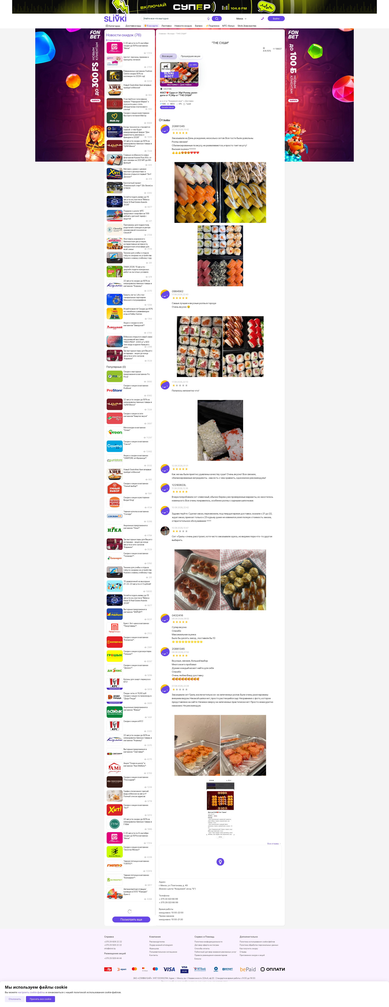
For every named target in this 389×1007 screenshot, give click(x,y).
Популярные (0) (116, 366)
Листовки (166, 25)
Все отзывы (273, 843)
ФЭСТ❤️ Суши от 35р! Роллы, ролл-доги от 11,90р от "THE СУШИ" (179, 94)
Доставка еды (133, 25)
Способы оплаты (202, 948)
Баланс (199, 25)
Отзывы (243, 952)
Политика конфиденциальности (208, 942)
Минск (239, 18)
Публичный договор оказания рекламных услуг (215, 952)
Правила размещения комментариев (210, 955)
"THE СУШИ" (181, 34)
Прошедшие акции (190, 56)
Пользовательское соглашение (163, 952)
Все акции (168, 56)
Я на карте (152, 25)
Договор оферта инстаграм (206, 945)
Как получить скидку (249, 948)
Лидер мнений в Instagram (161, 945)
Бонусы (197, 959)
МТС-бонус (228, 25)
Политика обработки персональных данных (259, 945)
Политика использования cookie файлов (257, 942)
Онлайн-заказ (168, 107)
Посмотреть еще (131, 919)
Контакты (153, 955)
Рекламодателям (157, 942)
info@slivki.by (110, 948)
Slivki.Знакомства (247, 25)
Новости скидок (183, 25)
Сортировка (114, 40)
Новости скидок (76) (123, 35)
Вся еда (170, 34)
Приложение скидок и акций (252, 955)
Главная (162, 34)
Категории (114, 25)
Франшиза (154, 948)
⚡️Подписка (212, 25)
